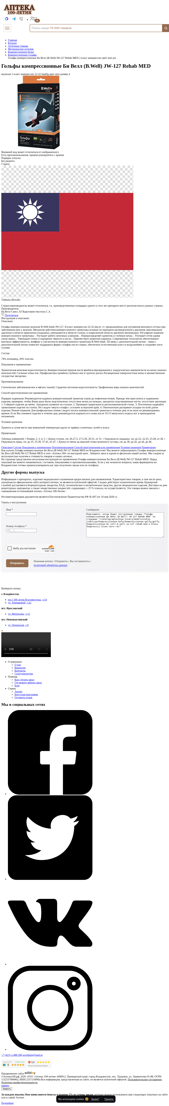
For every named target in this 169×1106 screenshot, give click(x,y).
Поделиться (11, 315)
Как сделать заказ (24, 679)
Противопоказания (62, 447)
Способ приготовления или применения (97, 447)
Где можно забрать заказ (28, 682)
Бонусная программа (26, 694)
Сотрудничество (24, 673)
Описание (7, 447)
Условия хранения (130, 447)
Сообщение (92, 509)
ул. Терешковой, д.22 (19, 602)
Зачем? (95, 1099)
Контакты (20, 670)
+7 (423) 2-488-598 (11, 1055)
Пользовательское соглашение (145, 1079)
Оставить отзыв (23, 697)
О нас (18, 664)
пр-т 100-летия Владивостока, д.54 (27, 599)
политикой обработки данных (51, 565)
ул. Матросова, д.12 (19, 613)
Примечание (149, 447)
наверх (5, 1085)
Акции (18, 691)
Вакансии (20, 667)
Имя (9, 509)
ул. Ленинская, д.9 (18, 625)
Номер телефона (16, 526)
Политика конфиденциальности (19, 1082)
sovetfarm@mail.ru (33, 1055)
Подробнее (7, 1103)
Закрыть (7, 1089)
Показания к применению (36, 447)
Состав (17, 447)
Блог (17, 685)
